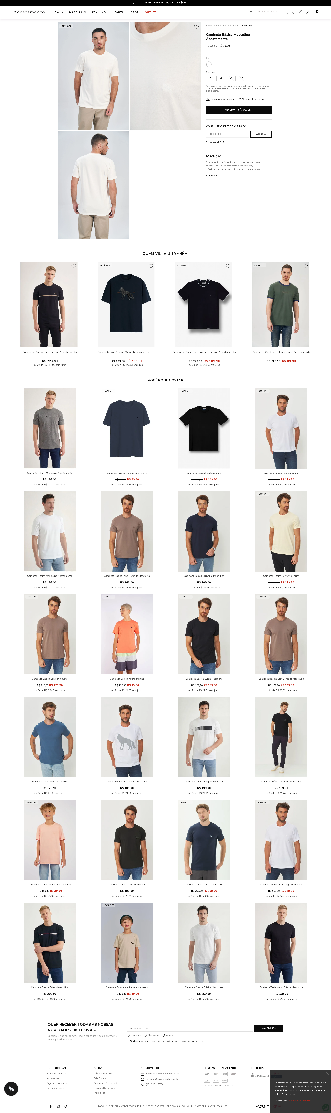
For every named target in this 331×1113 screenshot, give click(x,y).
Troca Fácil (99, 1093)
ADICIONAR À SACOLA (238, 109)
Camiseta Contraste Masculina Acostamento (281, 352)
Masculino (77, 12)
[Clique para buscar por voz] (251, 12)
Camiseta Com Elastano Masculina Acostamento (204, 352)
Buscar (286, 12)
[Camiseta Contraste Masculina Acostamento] (280, 304)
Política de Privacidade (106, 1083)
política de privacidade (300, 1100)
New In (58, 12)
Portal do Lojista (56, 1088)
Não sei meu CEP (213, 142)
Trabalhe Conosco (56, 1073)
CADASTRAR (268, 1028)
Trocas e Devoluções (105, 1088)
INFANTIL (118, 12)
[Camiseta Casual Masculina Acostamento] (49, 304)
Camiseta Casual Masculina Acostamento (50, 352)
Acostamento (54, 1078)
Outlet (150, 12)
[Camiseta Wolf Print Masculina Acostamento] (126, 304)
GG (241, 78)
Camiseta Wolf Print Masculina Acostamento (127, 352)
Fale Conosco (101, 1078)
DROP (135, 12)
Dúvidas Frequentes (104, 1073)
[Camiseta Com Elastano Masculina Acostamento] (203, 304)
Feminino (99, 12)
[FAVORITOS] (294, 12)
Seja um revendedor (57, 1083)
